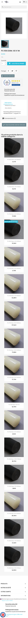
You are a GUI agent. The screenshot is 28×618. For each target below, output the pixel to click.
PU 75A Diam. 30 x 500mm (14, 432)
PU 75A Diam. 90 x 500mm (14, 323)
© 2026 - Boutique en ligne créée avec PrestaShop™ (12, 615)
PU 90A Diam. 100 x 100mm (14, 459)
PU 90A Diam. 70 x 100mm (14, 186)
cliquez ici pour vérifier (7, 600)
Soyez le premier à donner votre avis (15, 124)
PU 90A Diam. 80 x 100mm (14, 568)
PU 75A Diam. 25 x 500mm (14, 268)
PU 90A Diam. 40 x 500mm (14, 241)
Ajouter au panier (16, 63)
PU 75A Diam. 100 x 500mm (14, 350)
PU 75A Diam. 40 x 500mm (14, 214)
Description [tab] (8, 102)
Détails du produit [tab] (10, 105)
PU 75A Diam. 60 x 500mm (14, 513)
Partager (8, 70)
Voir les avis (16, 84)
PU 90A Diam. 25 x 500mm (14, 159)
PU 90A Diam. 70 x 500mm (14, 541)
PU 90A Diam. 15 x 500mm (14, 486)
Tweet (12, 70)
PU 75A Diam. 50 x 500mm (14, 377)
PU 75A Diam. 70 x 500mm (14, 295)
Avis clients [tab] (8, 108)
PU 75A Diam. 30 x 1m (14, 404)
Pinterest (16, 70)
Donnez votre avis (9, 75)
